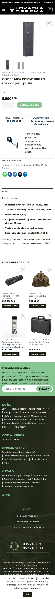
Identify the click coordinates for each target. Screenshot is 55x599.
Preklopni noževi (11, 423)
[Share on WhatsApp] (4, 174)
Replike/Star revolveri (14, 479)
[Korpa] (50, 9)
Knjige (27, 475)
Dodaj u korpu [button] (10, 305)
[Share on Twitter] (15, 174)
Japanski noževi (18, 408)
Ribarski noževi (29, 423)
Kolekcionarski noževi (39, 408)
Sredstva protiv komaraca (16, 482)
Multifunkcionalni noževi (15, 419)
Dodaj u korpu (29, 104)
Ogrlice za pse (40, 475)
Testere (8, 426)
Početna (6, 72)
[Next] (48, 39)
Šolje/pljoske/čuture (37, 479)
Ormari (15, 75)
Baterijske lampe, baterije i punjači (19, 452)
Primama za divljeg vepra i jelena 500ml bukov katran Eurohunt (13, 344)
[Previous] (6, 39)
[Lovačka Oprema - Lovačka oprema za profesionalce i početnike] (26, 10)
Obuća (5, 439)
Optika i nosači (41, 459)
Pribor (6, 463)
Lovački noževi (39, 412)
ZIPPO (6, 495)
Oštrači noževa (37, 419)
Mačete (8, 416)
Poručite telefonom (14, 119)
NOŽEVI (7, 405)
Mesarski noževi (38, 416)
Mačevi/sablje (21, 416)
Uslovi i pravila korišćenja (29, 527)
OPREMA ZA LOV (21, 72)
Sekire (42, 423)
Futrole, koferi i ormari (22, 165)
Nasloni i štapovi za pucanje (17, 459)
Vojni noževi (20, 426)
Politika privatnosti (27, 516)
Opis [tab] (4, 191)
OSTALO (8, 471)
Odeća (15, 439)
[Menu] (4, 9)
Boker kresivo (8, 475)
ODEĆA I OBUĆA (13, 435)
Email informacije (42, 121)
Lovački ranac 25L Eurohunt (37, 297)
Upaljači (36, 482)
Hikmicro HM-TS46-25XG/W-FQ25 (11, 297)
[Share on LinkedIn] (25, 174)
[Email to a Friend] (20, 174)
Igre (19, 475)
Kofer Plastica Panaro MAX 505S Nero (39, 343)
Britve (5, 408)
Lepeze (25, 412)
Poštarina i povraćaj (28, 522)
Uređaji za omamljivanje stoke (18, 486)
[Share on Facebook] (9, 174)
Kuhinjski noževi (11, 412)
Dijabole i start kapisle (14, 455)
